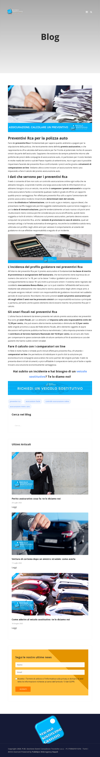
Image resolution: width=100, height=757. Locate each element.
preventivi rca (15, 401)
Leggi (14, 507)
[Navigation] (87, 12)
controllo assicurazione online (57, 401)
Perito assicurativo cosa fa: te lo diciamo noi (36, 498)
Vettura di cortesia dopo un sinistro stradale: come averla (43, 559)
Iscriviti (23, 689)
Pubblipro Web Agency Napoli (45, 752)
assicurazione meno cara (20, 406)
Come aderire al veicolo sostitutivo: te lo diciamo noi (41, 619)
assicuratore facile (33, 401)
